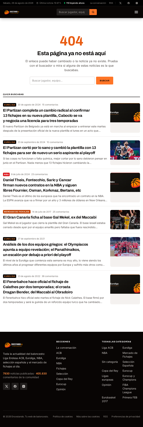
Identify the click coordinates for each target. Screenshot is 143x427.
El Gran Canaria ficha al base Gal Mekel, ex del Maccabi (49, 217)
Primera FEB (130, 397)
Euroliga (9, 105)
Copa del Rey (64, 378)
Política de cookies (63, 416)
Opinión (61, 389)
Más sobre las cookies (88, 416)
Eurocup (61, 384)
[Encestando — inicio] (12, 12)
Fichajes (61, 368)
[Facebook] (15, 386)
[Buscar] (93, 12)
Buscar (104, 80)
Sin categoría (110, 361)
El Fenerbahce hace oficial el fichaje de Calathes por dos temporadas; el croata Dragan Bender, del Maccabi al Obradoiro (38, 287)
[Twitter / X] (6, 386)
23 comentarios (39, 174)
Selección (62, 373)
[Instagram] (23, 386)
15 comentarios (50, 104)
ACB (59, 352)
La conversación (98, 3)
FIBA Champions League (129, 388)
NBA (6, 174)
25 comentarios (61, 211)
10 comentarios (55, 142)
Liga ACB (107, 347)
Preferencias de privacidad (126, 416)
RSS (111, 3)
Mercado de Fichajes (16, 212)
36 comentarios (50, 276)
